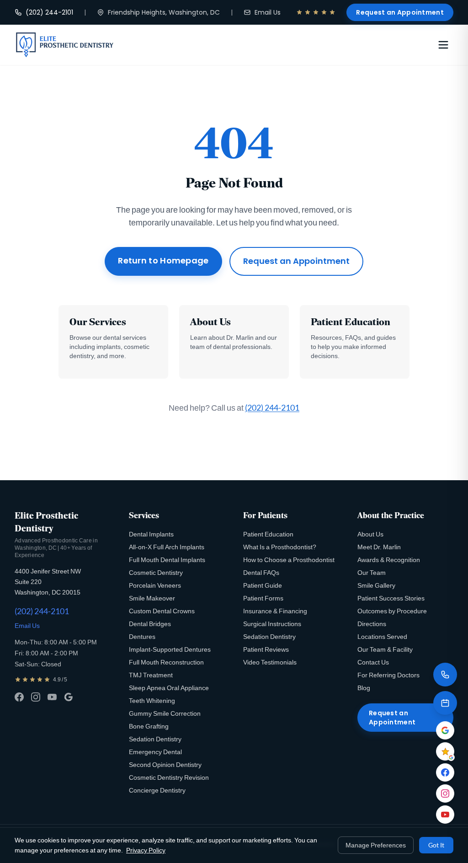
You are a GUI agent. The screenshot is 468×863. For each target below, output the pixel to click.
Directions (371, 623)
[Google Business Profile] (68, 697)
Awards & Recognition (388, 559)
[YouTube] (52, 697)
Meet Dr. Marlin (379, 547)
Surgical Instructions (272, 623)
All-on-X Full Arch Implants (166, 547)
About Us (370, 534)
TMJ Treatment (151, 675)
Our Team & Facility (385, 649)
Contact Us (373, 662)
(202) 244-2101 (49, 12)
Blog (363, 687)
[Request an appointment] (445, 703)
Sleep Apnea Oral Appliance (169, 687)
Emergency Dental (155, 752)
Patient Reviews (266, 649)
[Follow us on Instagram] (445, 793)
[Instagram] (35, 697)
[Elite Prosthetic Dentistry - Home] (65, 44)
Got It (436, 845)
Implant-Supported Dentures (170, 649)
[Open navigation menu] (443, 45)
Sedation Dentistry (155, 739)
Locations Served (382, 636)
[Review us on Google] (445, 751)
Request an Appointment (400, 12)
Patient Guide (262, 585)
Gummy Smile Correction (165, 713)
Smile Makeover (152, 598)
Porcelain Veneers (155, 585)
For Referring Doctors (388, 675)
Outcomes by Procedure (392, 611)
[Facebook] (19, 697)
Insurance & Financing (275, 611)
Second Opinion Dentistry (165, 764)
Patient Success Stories (391, 598)
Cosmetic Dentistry (156, 572)
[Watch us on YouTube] (445, 814)
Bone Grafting (149, 726)
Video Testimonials (270, 662)
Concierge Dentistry (157, 790)
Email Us (268, 12)
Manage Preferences (376, 845)
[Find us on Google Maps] (445, 730)
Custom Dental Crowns (162, 611)
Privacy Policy (145, 850)
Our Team (371, 572)
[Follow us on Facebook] (445, 772)
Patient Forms (263, 598)
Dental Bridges (150, 623)
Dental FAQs (261, 572)
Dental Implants (151, 534)
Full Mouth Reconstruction (166, 662)
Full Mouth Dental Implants (167, 559)
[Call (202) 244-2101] (445, 674)
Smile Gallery (376, 585)
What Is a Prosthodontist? (279, 547)
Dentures (142, 636)
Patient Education (268, 534)
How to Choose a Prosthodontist (289, 559)
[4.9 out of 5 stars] (315, 12)
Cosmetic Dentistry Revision (169, 777)
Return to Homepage (163, 260)
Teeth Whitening (152, 700)
